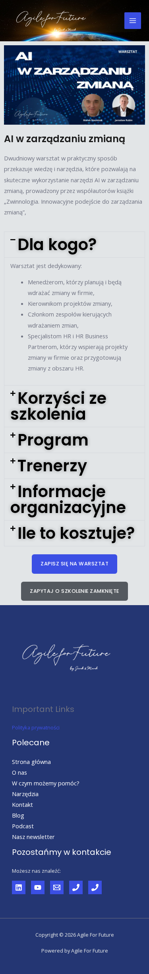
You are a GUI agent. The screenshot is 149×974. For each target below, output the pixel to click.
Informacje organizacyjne (68, 499)
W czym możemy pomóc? (45, 783)
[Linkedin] (18, 887)
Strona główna (31, 762)
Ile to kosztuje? (76, 533)
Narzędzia (25, 794)
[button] (74, 244)
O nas (19, 772)
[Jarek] (76, 887)
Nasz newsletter (33, 837)
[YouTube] (38, 887)
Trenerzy (52, 466)
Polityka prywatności (36, 727)
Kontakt (22, 804)
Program (53, 440)
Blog (18, 815)
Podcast (23, 826)
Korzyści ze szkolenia (58, 406)
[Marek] (95, 887)
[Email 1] (57, 887)
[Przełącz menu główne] (132, 20)
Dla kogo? (57, 244)
